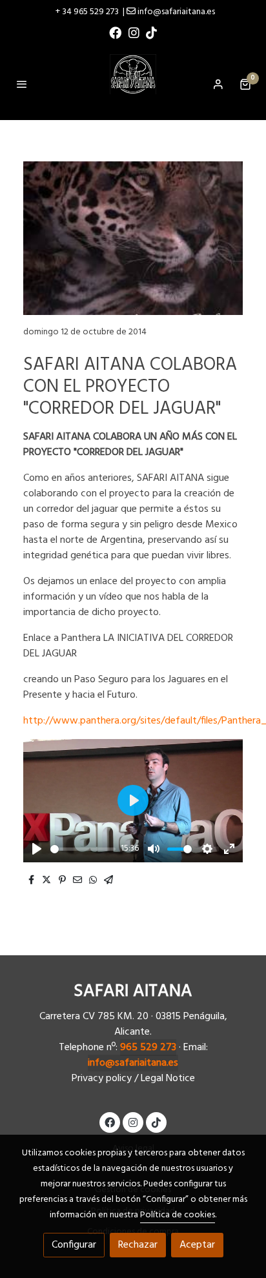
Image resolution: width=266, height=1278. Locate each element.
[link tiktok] (151, 32)
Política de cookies (177, 1215)
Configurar (74, 1245)
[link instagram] (133, 32)
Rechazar (138, 1245)
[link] (133, 84)
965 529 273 (148, 1047)
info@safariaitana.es (133, 1063)
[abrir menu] (22, 84)
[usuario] (218, 84)
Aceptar (197, 1245)
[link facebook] (115, 32)
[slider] (83, 849)
